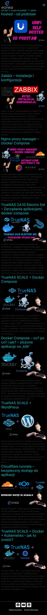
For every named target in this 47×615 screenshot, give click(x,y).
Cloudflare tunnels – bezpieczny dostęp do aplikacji (19, 470)
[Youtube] (23, 605)
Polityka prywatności (15, 610)
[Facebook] (18, 605)
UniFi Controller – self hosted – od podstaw (19, 12)
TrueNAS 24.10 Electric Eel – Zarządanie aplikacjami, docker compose (23, 209)
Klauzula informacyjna (31, 610)
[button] (44, 5)
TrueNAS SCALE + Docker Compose (22, 279)
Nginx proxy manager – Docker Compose (20, 141)
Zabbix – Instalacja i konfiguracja (17, 78)
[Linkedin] (29, 605)
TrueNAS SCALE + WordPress (16, 405)
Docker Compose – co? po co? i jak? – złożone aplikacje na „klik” (22, 342)
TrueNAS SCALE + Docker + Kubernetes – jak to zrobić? (22, 535)
